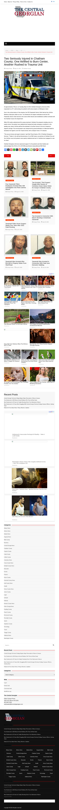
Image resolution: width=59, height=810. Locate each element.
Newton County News (9, 603)
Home (5, 1)
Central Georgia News (9, 545)
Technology (6, 626)
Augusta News (7, 536)
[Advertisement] (29, 31)
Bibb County (7, 539)
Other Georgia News (9, 606)
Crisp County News (8, 563)
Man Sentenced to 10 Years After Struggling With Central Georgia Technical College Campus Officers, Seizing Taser (28, 662)
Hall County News (8, 583)
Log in (5, 682)
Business (6, 542)
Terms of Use (23, 1)
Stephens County (8, 623)
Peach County (7, 612)
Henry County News (9, 589)
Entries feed (7, 685)
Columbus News (8, 560)
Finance (6, 574)
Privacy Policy (16, 1)
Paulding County (8, 609)
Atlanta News (7, 534)
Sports (5, 621)
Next (51, 155)
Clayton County (7, 551)
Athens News (7, 531)
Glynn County (7, 577)
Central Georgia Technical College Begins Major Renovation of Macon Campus (22, 398)
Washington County (8, 638)
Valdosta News (7, 635)
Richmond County (8, 615)
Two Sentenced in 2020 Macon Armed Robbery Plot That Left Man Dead (20, 400)
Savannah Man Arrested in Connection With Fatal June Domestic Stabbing (41, 263)
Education (6, 568)
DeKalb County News (9, 565)
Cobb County (7, 554)
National (6, 600)
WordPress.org (7, 691)
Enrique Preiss (8, 68)
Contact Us (30, 1)
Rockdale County (8, 618)
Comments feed (8, 688)
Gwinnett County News (9, 580)
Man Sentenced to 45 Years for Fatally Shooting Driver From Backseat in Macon (22, 402)
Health (5, 586)
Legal (5, 594)
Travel (5, 629)
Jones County (7, 592)
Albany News (7, 528)
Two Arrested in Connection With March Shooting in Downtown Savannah (42, 217)
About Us (10, 1)
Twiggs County (7, 632)
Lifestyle (6, 597)
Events (5, 571)
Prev (8, 155)
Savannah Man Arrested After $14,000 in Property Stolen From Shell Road (16, 263)
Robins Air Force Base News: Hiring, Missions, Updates (16, 407)
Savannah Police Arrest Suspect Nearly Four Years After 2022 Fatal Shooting (16, 225)
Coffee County (7, 557)
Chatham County (27, 68)
